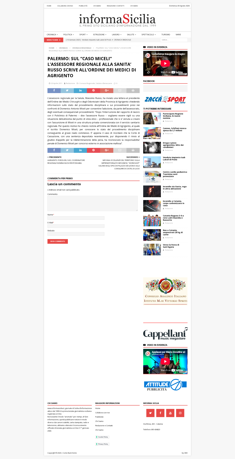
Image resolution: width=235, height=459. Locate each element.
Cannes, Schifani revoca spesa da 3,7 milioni (174, 129)
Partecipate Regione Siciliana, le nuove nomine (173, 115)
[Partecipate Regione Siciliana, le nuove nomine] (152, 118)
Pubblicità (83, 6)
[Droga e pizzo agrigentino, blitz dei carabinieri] (152, 147)
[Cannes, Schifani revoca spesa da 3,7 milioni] (152, 133)
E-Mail (50, 222)
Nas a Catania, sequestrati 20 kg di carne (173, 232)
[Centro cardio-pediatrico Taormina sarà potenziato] (152, 177)
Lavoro (116, 34)
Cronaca (51, 34)
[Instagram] (180, 413)
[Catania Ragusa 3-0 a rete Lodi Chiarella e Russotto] (152, 220)
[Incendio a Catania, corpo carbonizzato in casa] (152, 206)
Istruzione (98, 34)
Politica (67, 34)
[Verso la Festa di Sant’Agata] (152, 249)
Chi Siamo (97, 6)
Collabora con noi (65, 6)
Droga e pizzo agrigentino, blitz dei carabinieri (173, 145)
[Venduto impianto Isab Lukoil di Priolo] (152, 162)
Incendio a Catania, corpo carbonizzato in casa (173, 203)
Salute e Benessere (104, 83)
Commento (52, 194)
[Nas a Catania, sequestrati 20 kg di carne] (152, 235)
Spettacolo (148, 34)
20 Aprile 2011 (56, 83)
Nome (50, 214)
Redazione (70, 83)
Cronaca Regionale (87, 83)
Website (51, 230)
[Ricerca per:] (174, 39)
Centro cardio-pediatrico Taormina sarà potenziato (175, 174)
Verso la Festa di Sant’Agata (171, 245)
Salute (130, 34)
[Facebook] (160, 413)
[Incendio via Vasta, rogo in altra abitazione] (152, 191)
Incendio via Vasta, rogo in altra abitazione (175, 187)
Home (49, 6)
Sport (82, 34)
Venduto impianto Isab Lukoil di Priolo (174, 158)
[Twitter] (150, 413)
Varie (178, 34)
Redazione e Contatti (115, 6)
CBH (186, 453)
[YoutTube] (170, 413)
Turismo (165, 34)
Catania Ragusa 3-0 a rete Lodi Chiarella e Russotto (173, 217)
